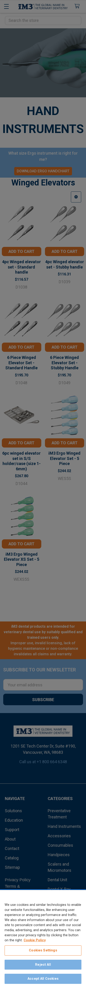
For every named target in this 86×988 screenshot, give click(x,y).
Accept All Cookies (43, 978)
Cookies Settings (43, 950)
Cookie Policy (35, 940)
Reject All (43, 964)
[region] (43, 939)
